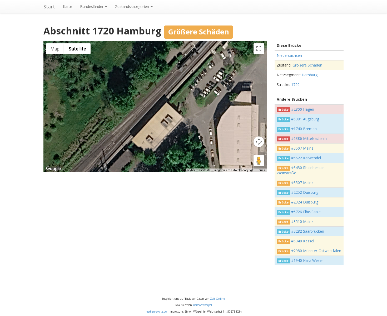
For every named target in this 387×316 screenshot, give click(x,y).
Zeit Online (217, 298)
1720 (295, 84)
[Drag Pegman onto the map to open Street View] (259, 160)
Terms (261, 170)
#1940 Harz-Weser (307, 260)
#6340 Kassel (302, 240)
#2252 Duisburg (304, 192)
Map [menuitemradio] (55, 49)
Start (49, 6)
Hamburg (309, 74)
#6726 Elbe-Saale (306, 211)
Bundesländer (92, 6)
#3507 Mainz (302, 148)
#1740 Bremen (304, 128)
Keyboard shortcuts (198, 170)
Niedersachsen (289, 55)
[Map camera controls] (259, 141)
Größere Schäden (307, 65)
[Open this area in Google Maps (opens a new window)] (53, 168)
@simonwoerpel (202, 305)
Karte (67, 6)
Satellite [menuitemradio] (77, 49)
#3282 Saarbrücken (307, 231)
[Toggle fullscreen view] (259, 48)
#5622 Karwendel (306, 157)
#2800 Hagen (302, 109)
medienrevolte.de (156, 311)
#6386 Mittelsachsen (309, 138)
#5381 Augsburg (305, 118)
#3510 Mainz (302, 221)
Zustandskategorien (132, 6)
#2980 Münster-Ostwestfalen (316, 250)
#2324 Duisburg (304, 202)
